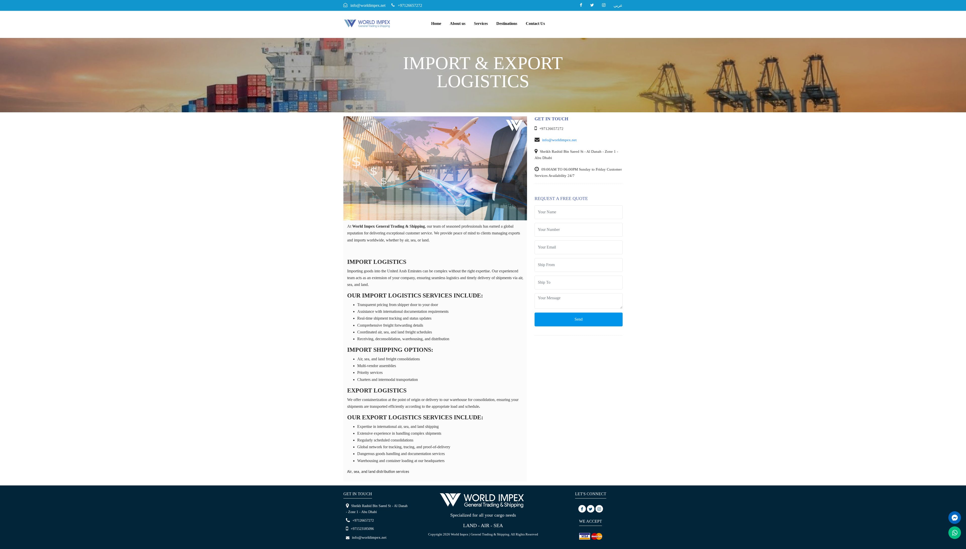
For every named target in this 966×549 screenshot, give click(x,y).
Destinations (506, 23)
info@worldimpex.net (559, 140)
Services (481, 23)
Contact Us (535, 23)
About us (457, 23)
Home (436, 23)
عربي (618, 5)
